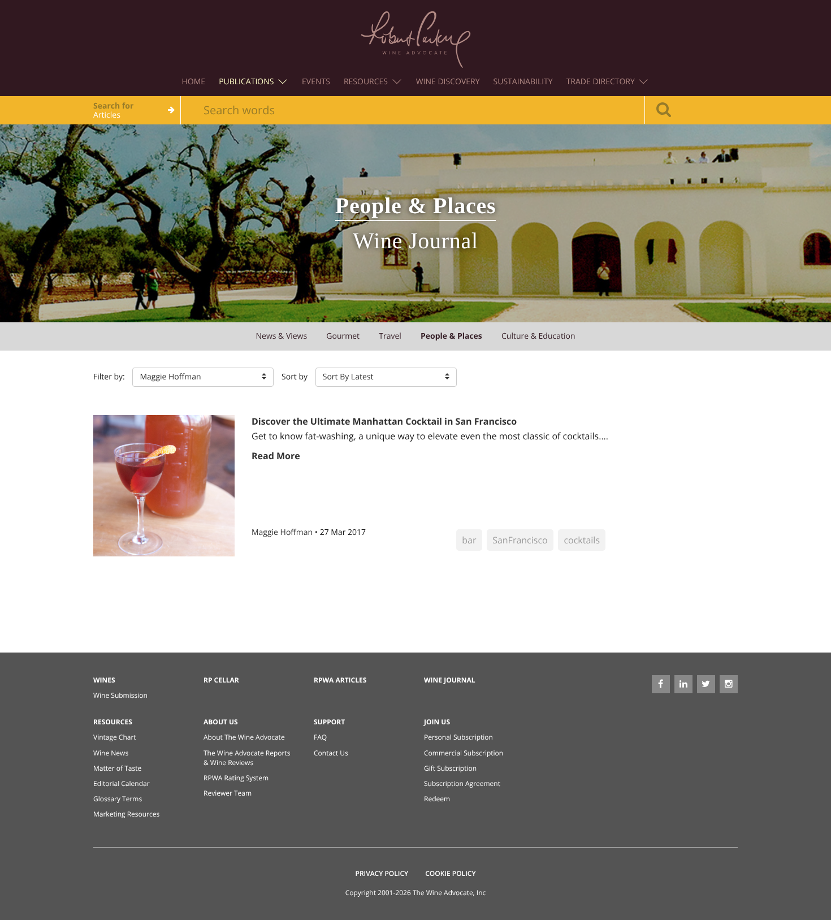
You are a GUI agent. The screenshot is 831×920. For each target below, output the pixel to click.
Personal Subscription (458, 737)
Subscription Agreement (462, 783)
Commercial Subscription (463, 753)
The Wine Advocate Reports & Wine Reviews (247, 757)
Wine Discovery (448, 81)
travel (390, 336)
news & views (281, 336)
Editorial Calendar (121, 783)
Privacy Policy (382, 873)
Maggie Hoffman (283, 532)
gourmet (343, 336)
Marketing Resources (126, 814)
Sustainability (523, 81)
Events (316, 81)
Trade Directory (601, 81)
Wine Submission (120, 695)
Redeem (437, 799)
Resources (367, 81)
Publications (247, 81)
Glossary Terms (117, 799)
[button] (203, 377)
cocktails (582, 540)
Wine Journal (449, 680)
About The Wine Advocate (244, 737)
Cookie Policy (450, 873)
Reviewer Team (228, 793)
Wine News (110, 753)
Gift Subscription (450, 768)
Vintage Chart (114, 737)
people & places (451, 336)
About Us (221, 722)
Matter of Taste (117, 768)
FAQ (320, 737)
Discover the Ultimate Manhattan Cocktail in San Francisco (384, 421)
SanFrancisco (520, 540)
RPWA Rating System (236, 778)
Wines (104, 680)
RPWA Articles (340, 680)
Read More (276, 456)
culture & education (538, 336)
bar (469, 540)
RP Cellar (221, 680)
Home (194, 81)
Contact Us (331, 753)
